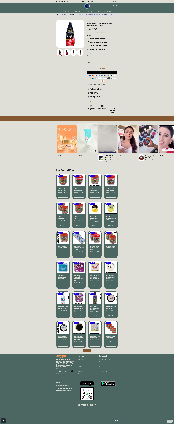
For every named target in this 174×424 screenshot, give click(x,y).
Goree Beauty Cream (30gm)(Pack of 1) (95, 337)
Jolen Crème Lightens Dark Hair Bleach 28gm (62, 277)
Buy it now (102, 72)
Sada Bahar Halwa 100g (78, 217)
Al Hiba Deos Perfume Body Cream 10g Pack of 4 (79, 248)
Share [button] (90, 101)
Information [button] (81, 356)
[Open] (3, 420)
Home (59, 14)
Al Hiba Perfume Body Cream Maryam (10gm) (111, 218)
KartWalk (61, 373)
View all (87, 350)
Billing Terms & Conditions (105, 369)
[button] (57, 6)
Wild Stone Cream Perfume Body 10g (62, 337)
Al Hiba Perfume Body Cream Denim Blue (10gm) (78, 338)
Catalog (79, 361)
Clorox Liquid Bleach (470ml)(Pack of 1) (63, 307)
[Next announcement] (98, 1)
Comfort (71, 14)
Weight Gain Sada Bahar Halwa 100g (62, 247)
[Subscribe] (97, 408)
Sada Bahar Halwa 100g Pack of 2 (62, 217)
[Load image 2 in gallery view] (67, 52)
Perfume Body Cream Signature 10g (111, 307)
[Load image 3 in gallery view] (73, 52)
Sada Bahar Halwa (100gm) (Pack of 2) (110, 247)
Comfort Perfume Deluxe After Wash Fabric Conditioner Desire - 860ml (94, 14)
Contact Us (80, 371)
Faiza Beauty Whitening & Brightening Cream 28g (78, 278)
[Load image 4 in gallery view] (80, 52)
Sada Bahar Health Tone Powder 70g (110, 189)
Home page (80, 359)
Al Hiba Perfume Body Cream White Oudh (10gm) (110, 277)
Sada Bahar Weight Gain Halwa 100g (62, 189)
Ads (79, 376)
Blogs (79, 373)
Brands (65, 14)
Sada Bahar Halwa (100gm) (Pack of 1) (94, 189)
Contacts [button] (59, 382)
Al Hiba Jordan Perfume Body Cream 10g (95, 218)
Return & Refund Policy (104, 359)
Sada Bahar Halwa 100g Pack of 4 (110, 337)
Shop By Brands (81, 364)
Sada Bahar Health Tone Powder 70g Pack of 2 (94, 248)
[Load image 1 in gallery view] (60, 52)
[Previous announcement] (75, 1)
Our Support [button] (103, 356)
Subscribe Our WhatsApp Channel (96, 84)
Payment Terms (102, 366)
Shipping (95, 32)
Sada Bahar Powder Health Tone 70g (78, 189)
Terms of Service (103, 371)
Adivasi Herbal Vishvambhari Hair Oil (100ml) (94, 308)
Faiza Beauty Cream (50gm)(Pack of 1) (79, 307)
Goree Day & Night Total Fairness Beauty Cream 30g (94, 277)
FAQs (100, 373)
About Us (80, 369)
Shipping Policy (102, 364)
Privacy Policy (102, 361)
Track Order (80, 366)
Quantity (89, 55)
